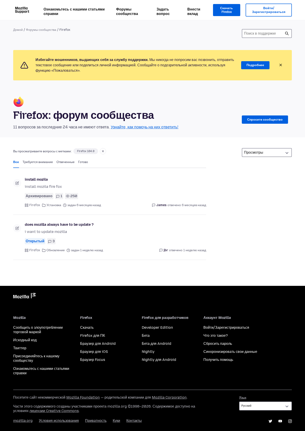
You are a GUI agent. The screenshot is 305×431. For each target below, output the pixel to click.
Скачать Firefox (226, 10)
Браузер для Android (98, 343)
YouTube (280, 421)
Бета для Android (156, 343)
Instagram (290, 421)
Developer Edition (157, 327)
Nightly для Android (159, 360)
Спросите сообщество (265, 119)
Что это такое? (215, 335)
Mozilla (24, 296)
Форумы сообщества (127, 11)
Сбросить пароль (217, 343)
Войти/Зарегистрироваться (268, 10)
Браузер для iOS (94, 351)
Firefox (34, 205)
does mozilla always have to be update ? (59, 224)
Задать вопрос (163, 11)
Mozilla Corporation (169, 397)
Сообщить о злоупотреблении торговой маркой (38, 329)
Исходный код (25, 340)
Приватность (96, 420)
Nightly (148, 351)
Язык (242, 398)
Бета (146, 335)
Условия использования (59, 420)
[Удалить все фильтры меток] (103, 151)
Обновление (55, 250)
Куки (116, 420)
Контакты (134, 420)
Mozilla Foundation (83, 397)
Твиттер (19, 348)
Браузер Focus (92, 360)
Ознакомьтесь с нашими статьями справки (74, 11)
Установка (53, 205)
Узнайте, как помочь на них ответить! (144, 127)
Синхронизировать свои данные (230, 351)
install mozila (36, 179)
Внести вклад (193, 11)
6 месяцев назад (194, 205)
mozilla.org (23, 420)
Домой (18, 30)
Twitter (270, 421)
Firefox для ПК (92, 335)
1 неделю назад (194, 250)
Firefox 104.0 (85, 151)
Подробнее (255, 65)
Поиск (286, 33)
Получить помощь (218, 360)
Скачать (87, 327)
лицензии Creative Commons (54, 411)
